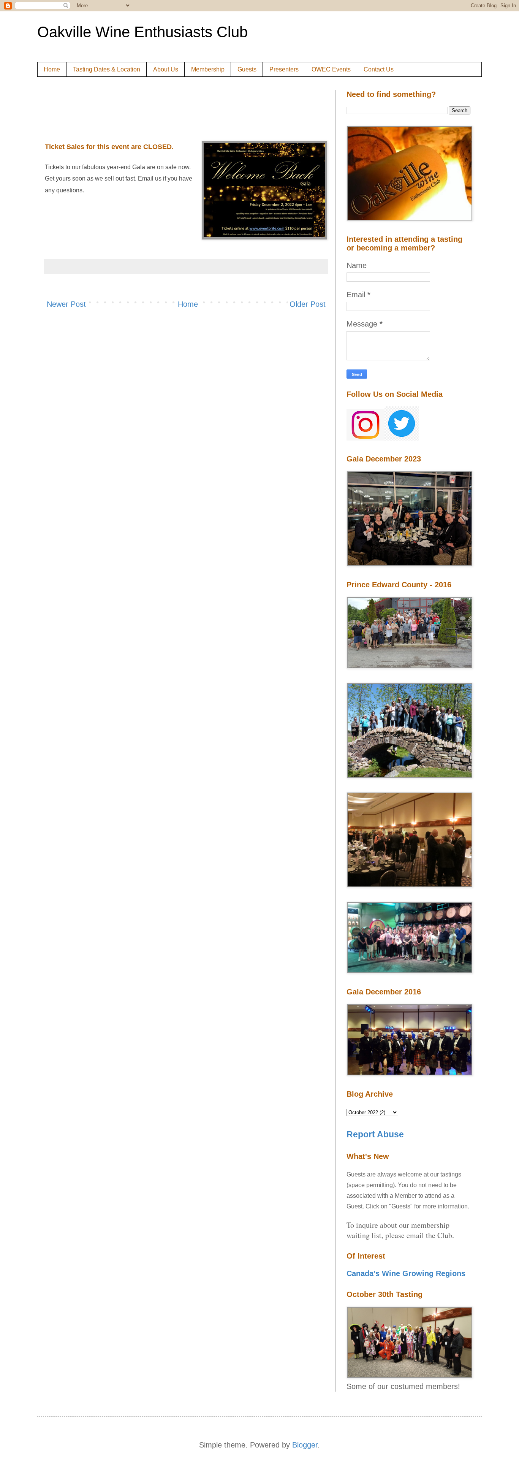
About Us (165, 69)
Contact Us (379, 69)
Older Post (308, 304)
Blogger (305, 1445)
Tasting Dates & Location (106, 69)
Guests (246, 69)
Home (52, 69)
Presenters (284, 69)
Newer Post (66, 304)
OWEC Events (331, 69)
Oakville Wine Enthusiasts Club (142, 32)
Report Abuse (375, 1134)
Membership (208, 69)
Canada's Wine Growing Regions (406, 1273)
